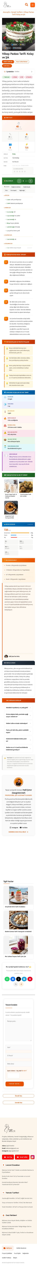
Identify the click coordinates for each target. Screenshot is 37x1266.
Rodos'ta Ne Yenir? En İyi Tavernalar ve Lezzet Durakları (16, 1177)
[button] (26, 5)
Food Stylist (17, 1253)
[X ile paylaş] (18, 979)
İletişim (15, 1258)
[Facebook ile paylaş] (12, 979)
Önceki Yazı (18, 1096)
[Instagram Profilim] (32, 1157)
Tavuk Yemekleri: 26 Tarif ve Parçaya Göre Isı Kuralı (17, 1207)
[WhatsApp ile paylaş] (7, 979)
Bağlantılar (26, 1253)
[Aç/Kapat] (31, 71)
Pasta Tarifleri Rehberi (21, 61)
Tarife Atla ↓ (6, 66)
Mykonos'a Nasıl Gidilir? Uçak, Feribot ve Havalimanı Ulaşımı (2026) (17, 1234)
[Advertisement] (14, 632)
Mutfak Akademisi (21, 1248)
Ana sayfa (6, 12)
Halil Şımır (9, 1248)
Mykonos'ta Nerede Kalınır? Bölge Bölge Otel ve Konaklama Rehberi (16, 1228)
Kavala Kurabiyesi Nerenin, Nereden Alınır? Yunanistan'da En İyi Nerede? (15, 1183)
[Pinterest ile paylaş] (29, 979)
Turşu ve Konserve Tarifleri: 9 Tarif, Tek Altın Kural (17, 1202)
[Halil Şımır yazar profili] (18, 782)
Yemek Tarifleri (16, 12)
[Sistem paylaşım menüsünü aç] (21, 984)
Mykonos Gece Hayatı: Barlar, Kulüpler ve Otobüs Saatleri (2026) (17, 1221)
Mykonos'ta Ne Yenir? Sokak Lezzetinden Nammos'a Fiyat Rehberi (18, 1171)
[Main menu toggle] (32, 5)
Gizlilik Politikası (6, 1258)
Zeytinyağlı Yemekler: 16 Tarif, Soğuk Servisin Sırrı (17, 1198)
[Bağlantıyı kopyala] (15, 984)
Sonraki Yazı (18, 1102)
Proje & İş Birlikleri (7, 1253)
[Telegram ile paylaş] (24, 979)
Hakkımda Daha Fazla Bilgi (17, 832)
